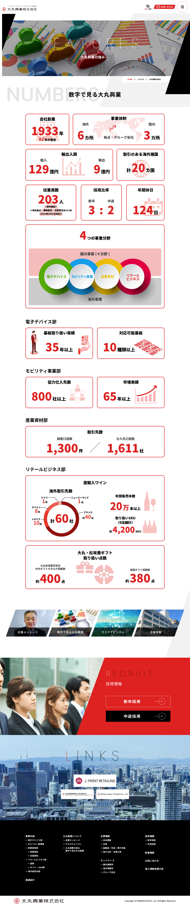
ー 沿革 (104, 844)
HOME (129, 79)
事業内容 (30, 836)
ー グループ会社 (108, 872)
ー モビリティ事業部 (34, 844)
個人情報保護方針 (154, 868)
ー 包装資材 (33, 855)
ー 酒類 (31, 863)
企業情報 (140, 79)
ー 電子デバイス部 (33, 840)
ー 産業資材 (33, 851)
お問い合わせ (152, 860)
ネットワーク (108, 860)
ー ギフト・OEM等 (36, 867)
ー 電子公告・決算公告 (111, 851)
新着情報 (149, 852)
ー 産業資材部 (31, 847)
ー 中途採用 (150, 844)
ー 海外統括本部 (32, 871)
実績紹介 (30, 880)
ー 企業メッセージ (71, 840)
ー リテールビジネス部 (35, 859)
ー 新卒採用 (150, 840)
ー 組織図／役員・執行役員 (113, 847)
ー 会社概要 (106, 840)
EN (150, 9)
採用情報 (149, 836)
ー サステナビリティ (72, 844)
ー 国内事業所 (107, 864)
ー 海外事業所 (107, 868)
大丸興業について (72, 836)
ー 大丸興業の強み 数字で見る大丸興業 (73, 849)
